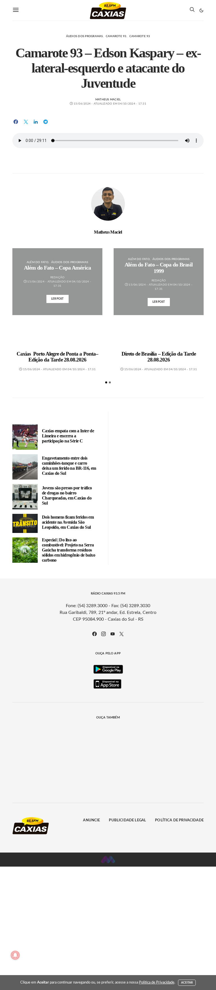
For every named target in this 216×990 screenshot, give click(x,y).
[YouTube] (112, 634)
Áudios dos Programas (84, 36)
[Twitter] (121, 634)
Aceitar (187, 982)
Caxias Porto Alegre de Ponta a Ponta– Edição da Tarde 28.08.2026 (57, 357)
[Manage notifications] (15, 955)
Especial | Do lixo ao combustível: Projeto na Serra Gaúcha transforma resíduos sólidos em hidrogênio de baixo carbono (68, 549)
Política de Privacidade (179, 820)
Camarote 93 (116, 36)
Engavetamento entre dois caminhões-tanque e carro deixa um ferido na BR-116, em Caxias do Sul (69, 466)
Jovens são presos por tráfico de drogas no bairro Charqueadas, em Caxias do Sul (67, 495)
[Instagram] (103, 634)
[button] (201, 10)
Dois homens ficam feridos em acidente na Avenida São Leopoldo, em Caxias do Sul (68, 522)
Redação (57, 277)
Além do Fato (37, 262)
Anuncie (91, 820)
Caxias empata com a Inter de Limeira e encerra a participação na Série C (68, 435)
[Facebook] (94, 634)
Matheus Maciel (108, 99)
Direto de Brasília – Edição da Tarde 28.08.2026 (159, 357)
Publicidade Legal (127, 820)
